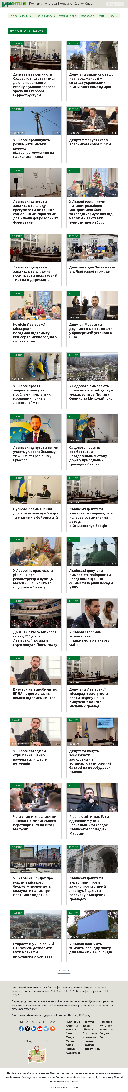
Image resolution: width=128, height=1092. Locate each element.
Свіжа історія (87, 15)
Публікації (73, 1021)
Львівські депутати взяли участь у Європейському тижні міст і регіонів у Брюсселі (35, 453)
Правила (88, 1045)
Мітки (70, 1041)
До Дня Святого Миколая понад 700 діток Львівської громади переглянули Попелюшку (35, 638)
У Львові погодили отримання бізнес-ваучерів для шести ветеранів (30, 757)
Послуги (88, 1021)
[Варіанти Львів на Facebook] (21, 1028)
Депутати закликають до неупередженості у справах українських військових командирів (91, 80)
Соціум (79, 3)
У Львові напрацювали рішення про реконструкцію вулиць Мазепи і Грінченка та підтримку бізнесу (33, 578)
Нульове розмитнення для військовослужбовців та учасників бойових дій (35, 513)
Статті (101, 15)
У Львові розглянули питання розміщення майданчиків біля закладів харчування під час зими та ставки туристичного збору (91, 212)
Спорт (89, 3)
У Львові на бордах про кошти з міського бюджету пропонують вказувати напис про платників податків (33, 886)
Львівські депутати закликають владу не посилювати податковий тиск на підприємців (35, 273)
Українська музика (45, 15)
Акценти (72, 1025)
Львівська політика (21, 15)
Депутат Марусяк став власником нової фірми (90, 142)
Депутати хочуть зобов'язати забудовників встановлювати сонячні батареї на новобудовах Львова (90, 761)
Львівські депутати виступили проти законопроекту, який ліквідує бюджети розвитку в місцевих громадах (87, 888)
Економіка (65, 3)
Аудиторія (73, 1052)
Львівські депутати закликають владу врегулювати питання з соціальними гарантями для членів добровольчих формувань (35, 212)
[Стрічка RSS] (52, 1028)
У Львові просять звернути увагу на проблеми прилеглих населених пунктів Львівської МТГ (32, 394)
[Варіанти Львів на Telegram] (46, 1028)
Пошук (70, 1048)
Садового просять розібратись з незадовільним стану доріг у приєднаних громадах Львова (88, 455)
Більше (64, 970)
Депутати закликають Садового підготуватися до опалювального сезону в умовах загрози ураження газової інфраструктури (34, 84)
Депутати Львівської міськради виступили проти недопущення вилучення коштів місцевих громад (88, 697)
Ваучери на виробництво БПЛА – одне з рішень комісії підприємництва (35, 693)
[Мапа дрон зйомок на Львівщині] (37, 1054)
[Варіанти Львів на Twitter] (27, 1028)
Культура (50, 3)
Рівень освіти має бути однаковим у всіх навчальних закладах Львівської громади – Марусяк (89, 824)
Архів (69, 1045)
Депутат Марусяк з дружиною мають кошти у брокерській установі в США (91, 330)
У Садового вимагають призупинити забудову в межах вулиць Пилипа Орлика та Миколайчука (91, 392)
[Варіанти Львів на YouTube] (39, 1028)
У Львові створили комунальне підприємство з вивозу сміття (89, 638)
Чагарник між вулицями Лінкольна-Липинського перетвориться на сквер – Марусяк (35, 822)
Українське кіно (67, 15)
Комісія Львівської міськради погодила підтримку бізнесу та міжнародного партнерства (35, 332)
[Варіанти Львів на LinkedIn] (33, 1028)
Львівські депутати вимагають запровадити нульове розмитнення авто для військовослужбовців (91, 517)
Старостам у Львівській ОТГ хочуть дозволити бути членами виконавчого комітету (33, 950)
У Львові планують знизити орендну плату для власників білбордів (90, 948)
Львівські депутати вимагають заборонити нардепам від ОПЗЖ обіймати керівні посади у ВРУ (91, 578)
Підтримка (90, 1033)
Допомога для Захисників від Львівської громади (92, 269)
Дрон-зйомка (88, 1027)
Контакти (89, 1037)
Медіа (70, 1037)
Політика (35, 3)
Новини (113, 15)
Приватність (91, 1048)
